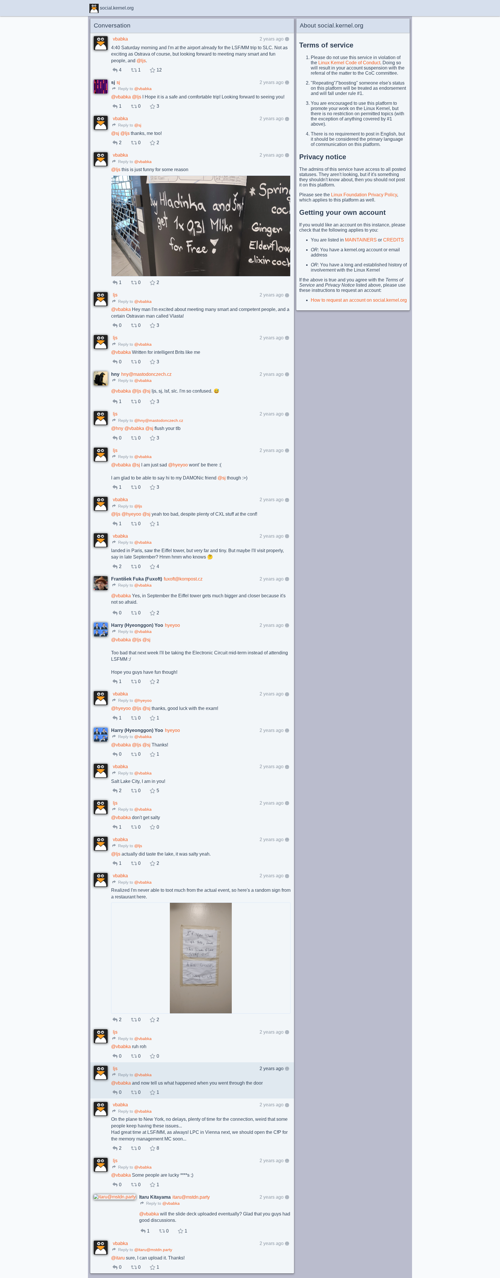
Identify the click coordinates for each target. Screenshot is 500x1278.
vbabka (120, 38)
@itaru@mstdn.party (153, 1250)
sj (118, 82)
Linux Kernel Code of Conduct (349, 62)
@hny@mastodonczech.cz (158, 420)
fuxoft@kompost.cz (183, 578)
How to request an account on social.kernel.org (359, 300)
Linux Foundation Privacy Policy (364, 194)
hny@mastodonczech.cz (146, 374)
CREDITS (393, 239)
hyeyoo (172, 625)
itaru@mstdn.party (191, 1197)
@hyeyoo (143, 700)
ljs (115, 294)
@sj (137, 125)
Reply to (125, 89)
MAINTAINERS (361, 239)
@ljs (138, 506)
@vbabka (143, 89)
